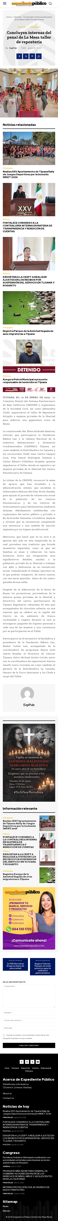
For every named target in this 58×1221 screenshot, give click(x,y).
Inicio (9, 17)
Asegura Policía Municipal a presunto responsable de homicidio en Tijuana (25, 381)
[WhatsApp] (39, 56)
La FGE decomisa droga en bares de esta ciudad (15, 965)
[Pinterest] (32, 56)
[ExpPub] (29, 693)
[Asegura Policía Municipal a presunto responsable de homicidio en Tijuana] (29, 356)
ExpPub (13, 48)
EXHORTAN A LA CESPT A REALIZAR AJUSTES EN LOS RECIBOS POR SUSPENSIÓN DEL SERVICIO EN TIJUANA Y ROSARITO (28, 281)
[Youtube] (38, 1062)
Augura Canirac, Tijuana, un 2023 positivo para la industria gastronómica (42, 968)
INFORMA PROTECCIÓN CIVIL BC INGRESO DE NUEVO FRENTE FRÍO (26, 1188)
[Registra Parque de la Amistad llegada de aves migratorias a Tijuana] (29, 307)
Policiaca (7, 376)
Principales (35, 27)
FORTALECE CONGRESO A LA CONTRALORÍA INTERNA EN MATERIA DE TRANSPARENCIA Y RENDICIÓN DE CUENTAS (27, 227)
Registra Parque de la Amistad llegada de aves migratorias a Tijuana (28, 332)
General (17, 17)
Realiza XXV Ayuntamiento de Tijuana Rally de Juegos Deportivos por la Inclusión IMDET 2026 (28, 174)
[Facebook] (19, 56)
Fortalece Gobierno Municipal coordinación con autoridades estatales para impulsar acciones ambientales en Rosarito (27, 1160)
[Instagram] (27, 1062)
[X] (26, 56)
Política (6, 219)
